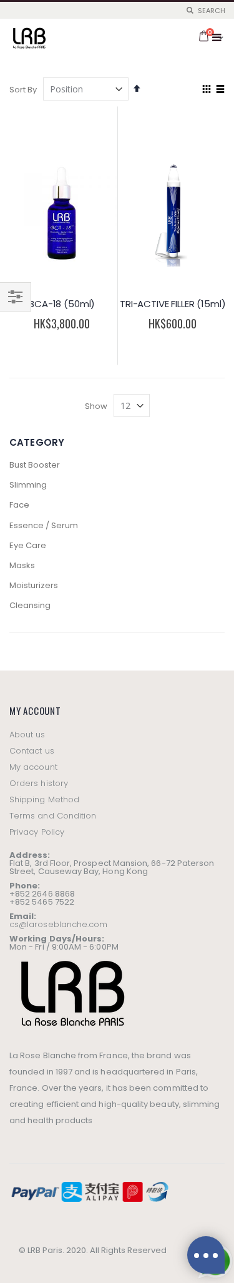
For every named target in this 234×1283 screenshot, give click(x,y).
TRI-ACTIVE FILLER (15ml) (172, 303)
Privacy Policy (36, 832)
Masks (22, 565)
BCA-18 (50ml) (62, 303)
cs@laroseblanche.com (58, 924)
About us (27, 734)
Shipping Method (44, 799)
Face (19, 505)
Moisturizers (33, 585)
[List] (220, 90)
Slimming (28, 485)
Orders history (38, 783)
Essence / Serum (43, 525)
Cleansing (30, 605)
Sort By (23, 90)
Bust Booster (34, 465)
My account (33, 767)
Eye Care (27, 545)
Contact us (31, 751)
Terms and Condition (52, 816)
